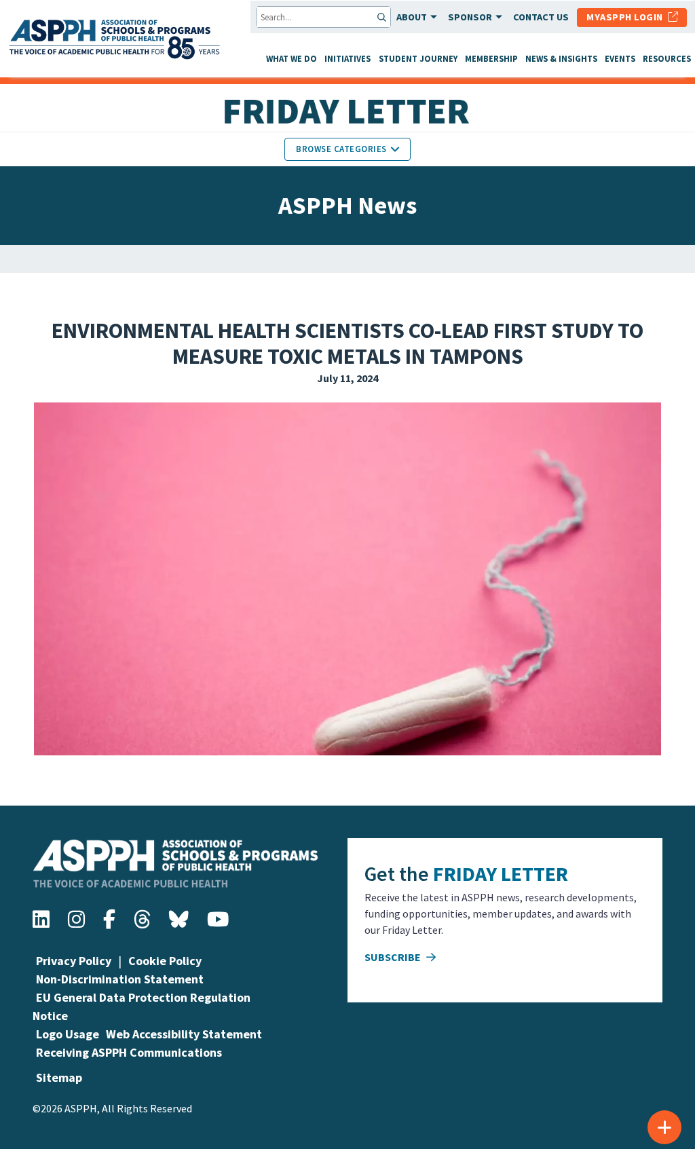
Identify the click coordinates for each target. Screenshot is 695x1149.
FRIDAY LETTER (500, 873)
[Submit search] (383, 17)
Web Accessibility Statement (184, 1034)
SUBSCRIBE (393, 957)
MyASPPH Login (627, 17)
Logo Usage (67, 1034)
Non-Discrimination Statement (120, 979)
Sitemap (59, 1077)
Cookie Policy (165, 960)
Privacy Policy (73, 960)
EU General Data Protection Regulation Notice (141, 1006)
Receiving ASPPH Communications (129, 1052)
